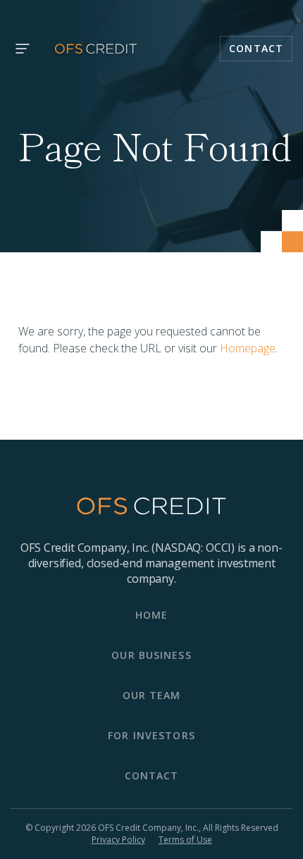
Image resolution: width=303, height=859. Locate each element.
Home (151, 615)
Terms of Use (185, 840)
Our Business (151, 655)
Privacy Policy (118, 840)
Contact (256, 48)
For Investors (151, 735)
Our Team (152, 695)
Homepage (248, 348)
